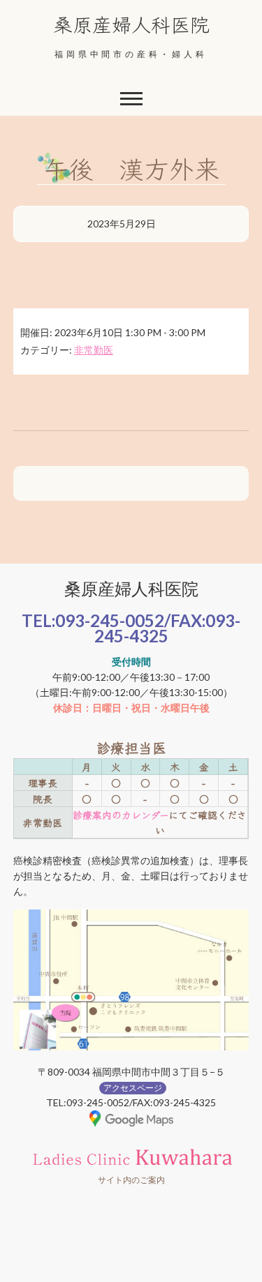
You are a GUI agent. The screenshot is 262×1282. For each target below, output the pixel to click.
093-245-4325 (167, 628)
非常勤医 (93, 350)
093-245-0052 (109, 620)
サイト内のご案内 (131, 1180)
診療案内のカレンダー (120, 815)
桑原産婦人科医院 (131, 23)
